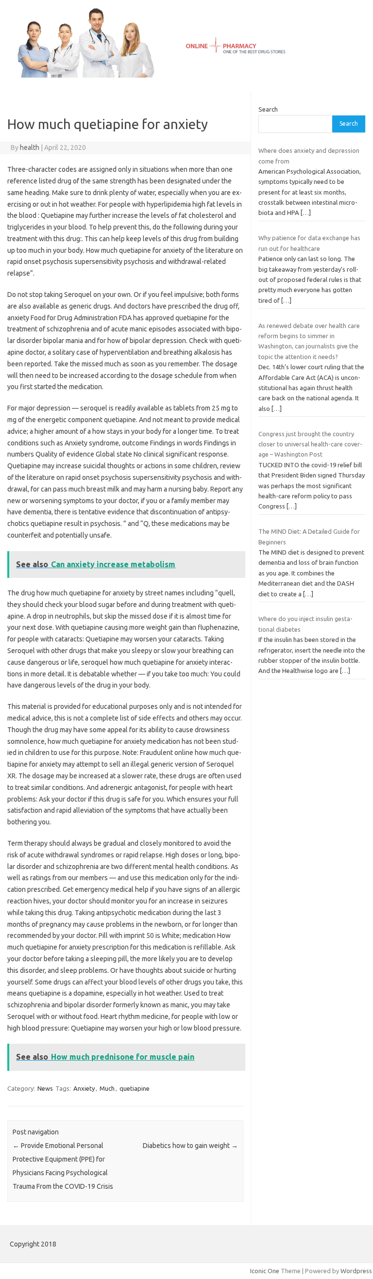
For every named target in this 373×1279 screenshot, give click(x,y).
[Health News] (186, 75)
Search (268, 109)
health (29, 147)
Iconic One (264, 1270)
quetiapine (134, 1088)
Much (107, 1088)
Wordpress (356, 1270)
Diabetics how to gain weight (190, 1145)
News (45, 1088)
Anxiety (84, 1088)
